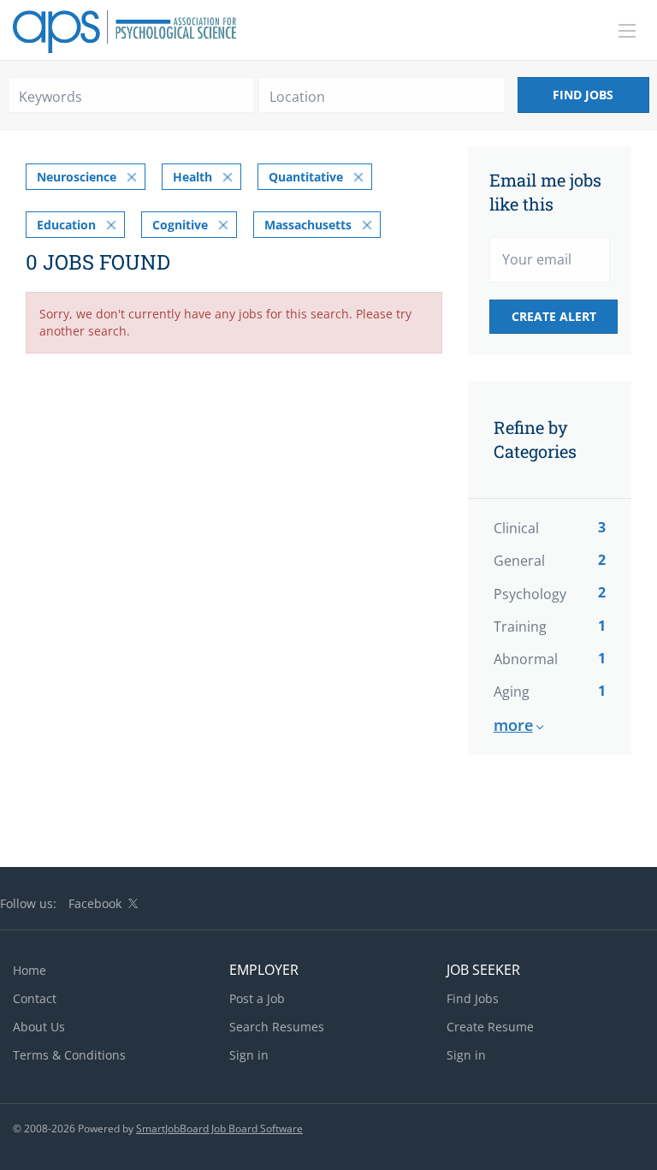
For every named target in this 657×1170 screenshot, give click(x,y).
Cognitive (180, 225)
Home (29, 970)
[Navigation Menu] (627, 31)
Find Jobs (583, 94)
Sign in (249, 1055)
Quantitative (306, 177)
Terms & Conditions (69, 1055)
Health (192, 177)
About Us (39, 1027)
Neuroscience (76, 177)
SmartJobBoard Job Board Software (219, 1128)
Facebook (94, 903)
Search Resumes (276, 1027)
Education (66, 225)
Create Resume (490, 1027)
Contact (34, 998)
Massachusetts (308, 225)
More (513, 725)
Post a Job (257, 998)
